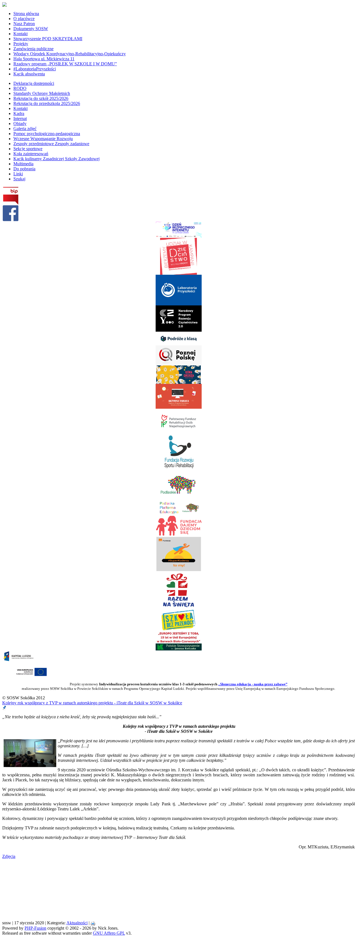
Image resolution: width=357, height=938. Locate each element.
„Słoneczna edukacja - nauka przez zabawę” (253, 684)
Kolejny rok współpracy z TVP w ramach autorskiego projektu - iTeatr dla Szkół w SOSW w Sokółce (92, 702)
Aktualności (77, 922)
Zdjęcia (8, 856)
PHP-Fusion (35, 928)
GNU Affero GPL (109, 933)
